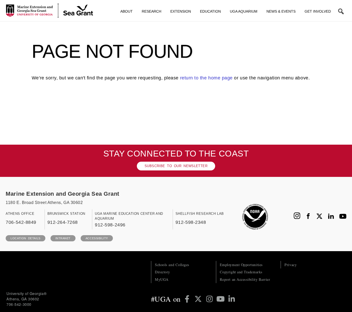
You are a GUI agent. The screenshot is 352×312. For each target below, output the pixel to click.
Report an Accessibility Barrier (245, 279)
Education (210, 11)
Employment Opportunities (241, 264)
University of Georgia (45, 271)
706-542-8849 (21, 222)
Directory (162, 271)
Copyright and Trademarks (241, 271)
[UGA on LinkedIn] (231, 299)
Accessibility (97, 238)
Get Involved (318, 11)
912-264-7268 (62, 222)
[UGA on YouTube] (221, 299)
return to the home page (206, 77)
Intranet (63, 238)
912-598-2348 (190, 222)
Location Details (25, 238)
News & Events (281, 11)
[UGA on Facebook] (188, 299)
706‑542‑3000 (18, 304)
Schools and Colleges (172, 264)
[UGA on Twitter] (199, 299)
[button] (341, 11)
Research (151, 11)
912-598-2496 (110, 224)
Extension (180, 11)
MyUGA (162, 279)
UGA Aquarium (243, 11)
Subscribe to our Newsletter (176, 166)
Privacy (290, 264)
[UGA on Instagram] (210, 299)
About (126, 11)
